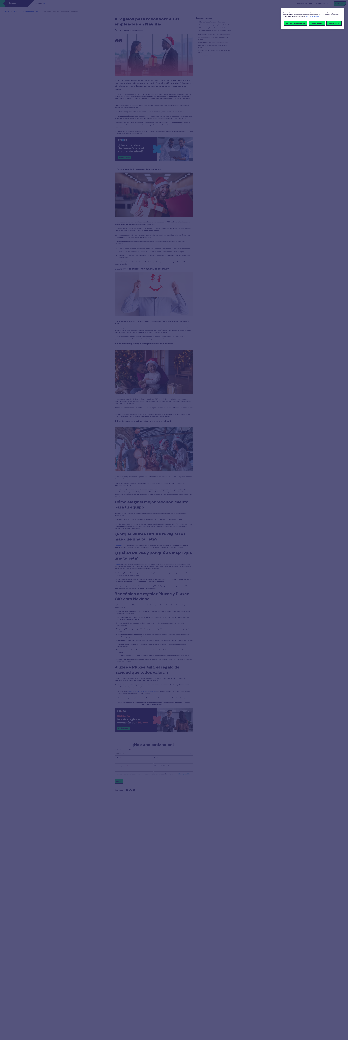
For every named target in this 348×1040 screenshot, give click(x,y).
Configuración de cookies (295, 23)
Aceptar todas (334, 23)
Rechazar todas (316, 23)
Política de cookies (312, 16)
